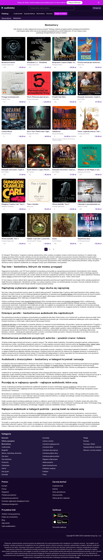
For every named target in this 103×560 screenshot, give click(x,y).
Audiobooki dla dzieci (9, 324)
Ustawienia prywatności (10, 498)
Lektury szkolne (48, 441)
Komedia (5, 474)
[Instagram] (11, 536)
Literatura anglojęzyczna (50, 444)
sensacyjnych (16, 365)
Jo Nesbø (46, 365)
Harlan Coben (95, 344)
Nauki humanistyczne (49, 465)
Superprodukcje (29, 14)
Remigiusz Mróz (84, 344)
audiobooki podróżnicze (45, 413)
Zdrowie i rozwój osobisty (92, 450)
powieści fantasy (67, 294)
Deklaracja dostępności (10, 504)
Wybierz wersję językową (11, 514)
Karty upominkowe (58, 492)
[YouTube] (7, 536)
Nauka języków (47, 462)
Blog (3, 520)
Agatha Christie (58, 365)
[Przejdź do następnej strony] (57, 249)
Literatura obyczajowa (50, 450)
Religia (85, 438)
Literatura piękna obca (50, 453)
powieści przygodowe (9, 298)
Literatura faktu (47, 447)
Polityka (45, 471)
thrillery (9, 277)
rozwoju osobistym (69, 387)
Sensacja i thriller (89, 444)
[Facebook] (3, 536)
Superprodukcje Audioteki (92, 447)
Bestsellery (41, 14)
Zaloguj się (97, 8)
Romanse (31, 303)
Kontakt (4, 486)
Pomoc (4, 489)
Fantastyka (5, 465)
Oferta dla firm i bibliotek (61, 498)
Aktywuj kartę (57, 495)
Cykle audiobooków (8, 526)
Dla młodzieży (6, 459)
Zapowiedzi (6, 523)
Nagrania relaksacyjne (50, 459)
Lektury (29, 307)
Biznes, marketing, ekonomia (11, 453)
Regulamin (5, 492)
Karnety (55, 489)
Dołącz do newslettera (10, 517)
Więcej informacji (74, 3)
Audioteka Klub (57, 486)
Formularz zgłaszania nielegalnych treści (15, 501)
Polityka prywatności (9, 495)
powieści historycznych (33, 301)
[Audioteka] (8, 8)
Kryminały (45, 438)
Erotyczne (5, 462)
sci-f (44, 296)
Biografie (5, 450)
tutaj (77, 557)
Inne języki (5, 471)
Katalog (5, 13)
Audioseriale (18, 14)
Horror (4, 468)
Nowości (49, 14)
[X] (16, 536)
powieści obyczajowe (72, 301)
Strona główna (6, 18)
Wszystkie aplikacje (59, 527)
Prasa (44, 474)
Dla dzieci (5, 456)
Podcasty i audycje (49, 468)
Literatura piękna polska (50, 456)
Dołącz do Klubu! (60, 14)
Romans (86, 441)
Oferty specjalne (8, 441)
